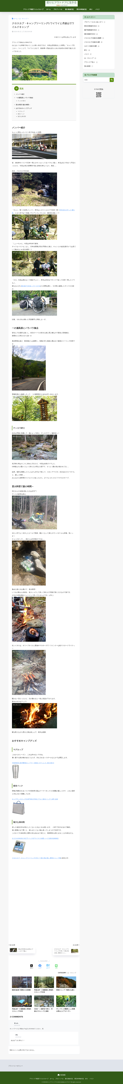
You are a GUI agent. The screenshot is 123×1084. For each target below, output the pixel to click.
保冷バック (21, 114)
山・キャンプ (71, 973)
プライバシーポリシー (15, 1066)
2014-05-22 (17, 1025)
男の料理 (88, 66)
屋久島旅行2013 (91, 34)
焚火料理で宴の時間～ (23, 104)
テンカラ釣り (22, 100)
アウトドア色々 (90, 62)
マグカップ (21, 111)
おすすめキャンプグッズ (24, 108)
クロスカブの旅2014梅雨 (94, 38)
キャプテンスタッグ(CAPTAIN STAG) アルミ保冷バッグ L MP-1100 (35, 799)
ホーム (48, 9)
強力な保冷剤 (22, 116)
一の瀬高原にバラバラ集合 (24, 97)
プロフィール (58, 9)
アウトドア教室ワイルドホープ (33, 9)
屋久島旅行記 (69, 9)
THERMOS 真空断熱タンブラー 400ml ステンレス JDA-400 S (33, 763)
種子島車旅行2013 (91, 30)
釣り (91, 9)
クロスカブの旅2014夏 (93, 42)
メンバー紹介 (20, 94)
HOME (63, 1075)
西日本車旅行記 (82, 9)
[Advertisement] (44, 877)
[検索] (112, 80)
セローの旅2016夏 (91, 46)
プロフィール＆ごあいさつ (94, 22)
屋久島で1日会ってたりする (30, 286)
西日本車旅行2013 (91, 26)
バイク (97, 9)
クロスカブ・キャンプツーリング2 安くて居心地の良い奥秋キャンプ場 (36, 858)
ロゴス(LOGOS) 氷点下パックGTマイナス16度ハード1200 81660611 (35, 838)
